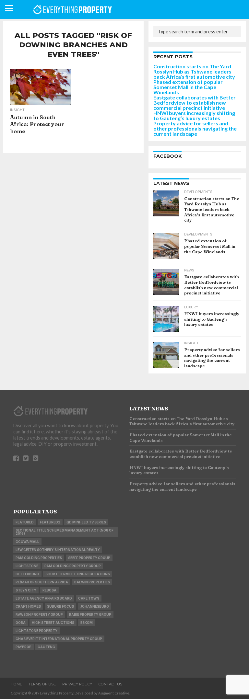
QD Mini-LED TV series (86, 522)
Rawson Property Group (39, 614)
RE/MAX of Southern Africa (42, 582)
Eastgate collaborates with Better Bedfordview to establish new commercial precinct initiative (194, 102)
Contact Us (110, 684)
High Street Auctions (53, 623)
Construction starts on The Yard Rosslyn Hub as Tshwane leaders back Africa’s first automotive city (194, 71)
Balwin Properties (92, 582)
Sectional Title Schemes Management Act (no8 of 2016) (64, 531)
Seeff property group (89, 558)
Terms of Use (42, 684)
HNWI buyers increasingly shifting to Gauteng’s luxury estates (194, 115)
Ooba (21, 623)
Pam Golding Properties (39, 558)
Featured (25, 522)
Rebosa (49, 590)
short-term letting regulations (77, 574)
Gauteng (46, 647)
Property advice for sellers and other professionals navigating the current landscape (195, 128)
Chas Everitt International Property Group (59, 639)
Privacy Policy (77, 684)
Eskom (86, 623)
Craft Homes (28, 606)
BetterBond (27, 574)
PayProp (23, 647)
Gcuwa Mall (27, 542)
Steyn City (26, 590)
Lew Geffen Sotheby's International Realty (58, 550)
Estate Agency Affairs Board (44, 598)
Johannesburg (94, 606)
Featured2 (50, 522)
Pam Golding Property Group (72, 566)
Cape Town (88, 598)
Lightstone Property (36, 631)
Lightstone (27, 566)
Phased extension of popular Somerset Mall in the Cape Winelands (188, 87)
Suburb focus (60, 606)
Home (16, 684)
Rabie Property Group (90, 614)
